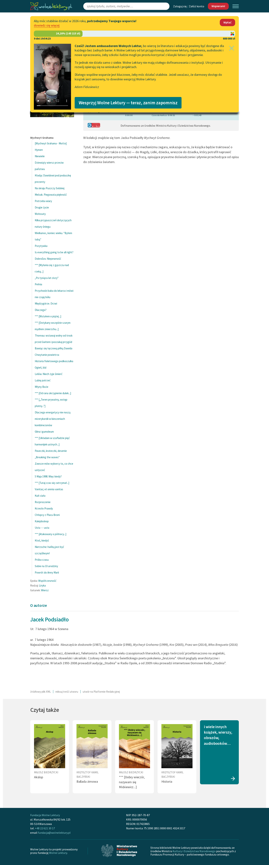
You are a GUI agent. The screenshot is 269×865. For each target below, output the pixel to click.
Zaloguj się (180, 6)
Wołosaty (40, 214)
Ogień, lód (40, 367)
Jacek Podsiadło (49, 619)
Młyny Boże (41, 386)
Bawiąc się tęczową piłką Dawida (53, 348)
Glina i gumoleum (44, 431)
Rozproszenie (43, 502)
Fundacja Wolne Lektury (45, 815)
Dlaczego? (40, 310)
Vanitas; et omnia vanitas (49, 489)
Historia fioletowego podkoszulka (54, 361)
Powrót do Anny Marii (47, 572)
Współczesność (47, 580)
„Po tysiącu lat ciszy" (47, 278)
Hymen (39, 150)
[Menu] (235, 6)
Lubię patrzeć (43, 380)
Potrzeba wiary (43, 201)
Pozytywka (41, 246)
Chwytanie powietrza (47, 354)
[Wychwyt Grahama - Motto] (51, 143)
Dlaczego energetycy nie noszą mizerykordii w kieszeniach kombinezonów (52, 419)
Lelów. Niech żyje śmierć (48, 374)
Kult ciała (40, 495)
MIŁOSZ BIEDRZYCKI (46, 772)
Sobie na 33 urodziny (46, 566)
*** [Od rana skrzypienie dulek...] (53, 393)
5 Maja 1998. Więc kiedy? (48, 476)
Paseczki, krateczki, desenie (51, 451)
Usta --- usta (42, 527)
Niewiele (40, 156)
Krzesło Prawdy (44, 508)
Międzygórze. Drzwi (46, 303)
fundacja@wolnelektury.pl (54, 832)
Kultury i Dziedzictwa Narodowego (194, 851)
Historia (166, 781)
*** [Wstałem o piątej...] (48, 316)
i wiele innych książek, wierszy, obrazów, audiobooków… (218, 735)
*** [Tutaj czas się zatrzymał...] (52, 483)
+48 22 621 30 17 (45, 828)
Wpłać (227, 22)
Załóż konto (196, 6)
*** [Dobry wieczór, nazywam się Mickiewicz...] (132, 782)
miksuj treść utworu (66, 691)
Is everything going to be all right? (54, 252)
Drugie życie (42, 207)
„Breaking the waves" (47, 457)
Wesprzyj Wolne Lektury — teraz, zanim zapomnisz (128, 103)
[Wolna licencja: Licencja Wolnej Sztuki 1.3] (94, 126)
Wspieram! (218, 6)
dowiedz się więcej (46, 25)
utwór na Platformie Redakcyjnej (101, 691)
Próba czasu (42, 559)
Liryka (42, 585)
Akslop (38, 777)
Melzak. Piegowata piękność (51, 194)
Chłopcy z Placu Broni (47, 515)
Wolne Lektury (58, 853)
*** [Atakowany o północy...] (50, 534)
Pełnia (38, 284)
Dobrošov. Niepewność (48, 258)
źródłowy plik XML (40, 691)
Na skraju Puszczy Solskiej (49, 188)
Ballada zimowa (87, 781)
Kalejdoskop (42, 521)
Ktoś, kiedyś (42, 540)
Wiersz (45, 590)
